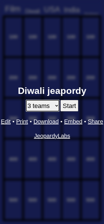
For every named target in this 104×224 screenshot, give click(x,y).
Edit (6, 121)
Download (46, 121)
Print (22, 121)
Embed (73, 121)
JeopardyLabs (52, 136)
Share (95, 121)
